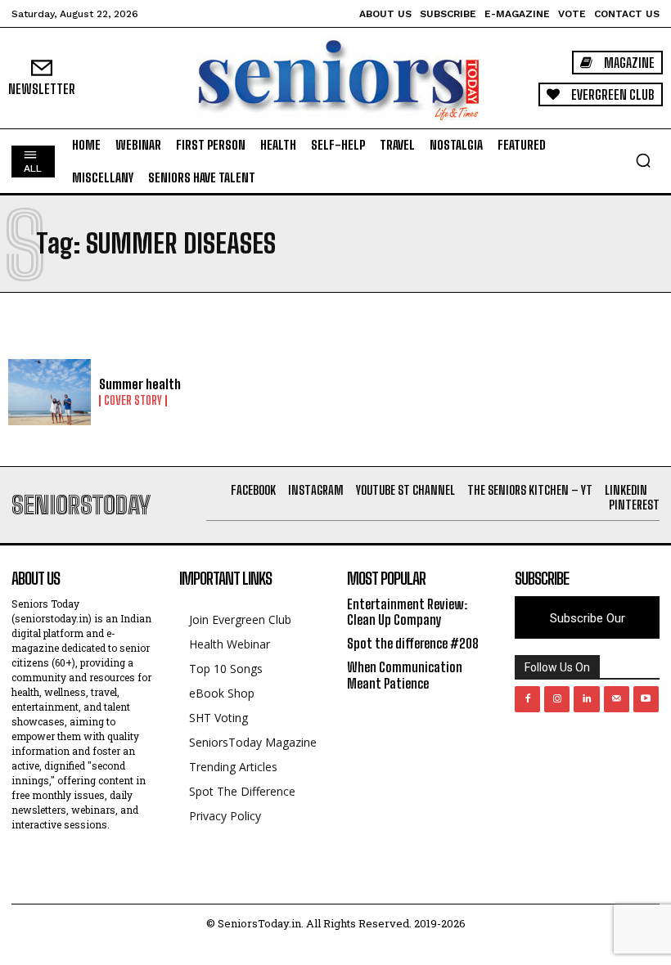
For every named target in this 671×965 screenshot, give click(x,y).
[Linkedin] (586, 698)
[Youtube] (646, 698)
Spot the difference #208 (413, 643)
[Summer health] (49, 392)
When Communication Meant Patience (404, 674)
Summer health (140, 384)
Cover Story (133, 400)
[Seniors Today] (335, 78)
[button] (643, 160)
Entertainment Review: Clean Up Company (407, 611)
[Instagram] (557, 698)
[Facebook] (527, 698)
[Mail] (616, 698)
